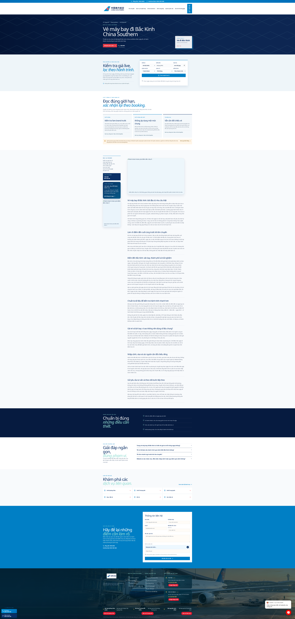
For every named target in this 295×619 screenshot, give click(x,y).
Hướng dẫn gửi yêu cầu (109, 164)
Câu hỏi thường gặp (180, 8)
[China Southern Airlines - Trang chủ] (114, 8)
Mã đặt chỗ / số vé (172, 526)
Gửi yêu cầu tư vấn (189, 8)
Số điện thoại (171, 519)
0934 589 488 (107, 178)
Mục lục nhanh (107, 158)
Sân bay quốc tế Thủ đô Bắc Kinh (179, 609)
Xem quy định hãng (184, 140)
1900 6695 (122, 45)
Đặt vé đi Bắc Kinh (187, 613)
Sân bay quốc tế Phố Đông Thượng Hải (147, 609)
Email (146, 525)
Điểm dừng (176, 68)
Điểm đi (143, 62)
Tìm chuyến (132, 8)
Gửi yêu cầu (106, 170)
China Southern (151, 8)
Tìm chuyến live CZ (164, 75)
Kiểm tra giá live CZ (108, 160)
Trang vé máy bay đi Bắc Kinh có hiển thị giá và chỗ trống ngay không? (158, 445)
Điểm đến (158, 62)
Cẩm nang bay (160, 8)
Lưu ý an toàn (106, 167)
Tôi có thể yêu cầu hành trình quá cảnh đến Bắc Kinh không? (155, 450)
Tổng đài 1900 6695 (110, 546)
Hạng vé (158, 68)
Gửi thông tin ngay (109, 196)
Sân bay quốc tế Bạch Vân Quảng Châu (116, 609)
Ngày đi (175, 62)
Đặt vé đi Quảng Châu (109, 613)
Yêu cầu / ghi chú (149, 533)
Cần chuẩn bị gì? (107, 165)
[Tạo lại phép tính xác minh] (188, 547)
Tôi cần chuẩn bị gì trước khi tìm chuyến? (149, 454)
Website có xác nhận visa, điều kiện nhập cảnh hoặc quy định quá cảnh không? (161, 459)
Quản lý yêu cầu (169, 8)
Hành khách (145, 68)
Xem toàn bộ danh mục (184, 484)
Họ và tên (147, 519)
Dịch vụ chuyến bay (141, 8)
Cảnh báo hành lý (107, 162)
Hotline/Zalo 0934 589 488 (110, 548)
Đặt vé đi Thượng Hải (147, 613)
